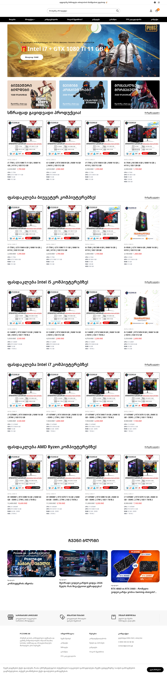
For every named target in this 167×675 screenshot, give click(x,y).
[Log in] (151, 11)
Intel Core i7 (12, 160)
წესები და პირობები (96, 643)
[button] (31, 57)
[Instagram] (159, 2)
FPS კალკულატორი (68, 656)
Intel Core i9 (12, 494)
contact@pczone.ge (125, 646)
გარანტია (64, 652)
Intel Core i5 (51, 160)
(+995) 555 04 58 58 (126, 642)
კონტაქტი (64, 643)
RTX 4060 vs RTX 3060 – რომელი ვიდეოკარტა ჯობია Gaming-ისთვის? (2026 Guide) (133, 592)
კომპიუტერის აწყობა (20, 583)
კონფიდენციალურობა (97, 638)
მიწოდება (64, 647)
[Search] (117, 10)
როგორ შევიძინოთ (96, 652)
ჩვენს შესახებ (66, 638)
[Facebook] (155, 2)
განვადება (93, 647)
